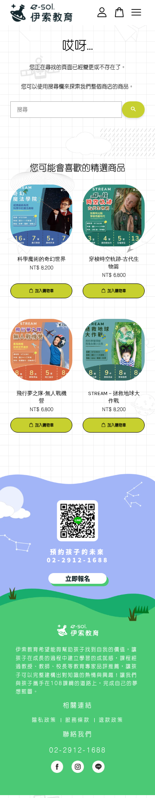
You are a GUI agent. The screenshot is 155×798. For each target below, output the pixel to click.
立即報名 (77, 578)
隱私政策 (44, 719)
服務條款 (77, 719)
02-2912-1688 (78, 559)
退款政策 (111, 719)
